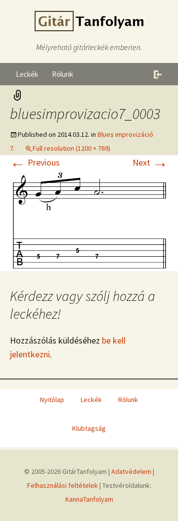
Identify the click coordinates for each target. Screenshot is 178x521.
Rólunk (62, 74)
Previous (35, 162)
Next (150, 162)
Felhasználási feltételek (62, 485)
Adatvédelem (131, 471)
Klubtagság (89, 428)
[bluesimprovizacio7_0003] (89, 219)
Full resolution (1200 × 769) (71, 148)
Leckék (27, 74)
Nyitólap (52, 399)
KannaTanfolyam (89, 499)
